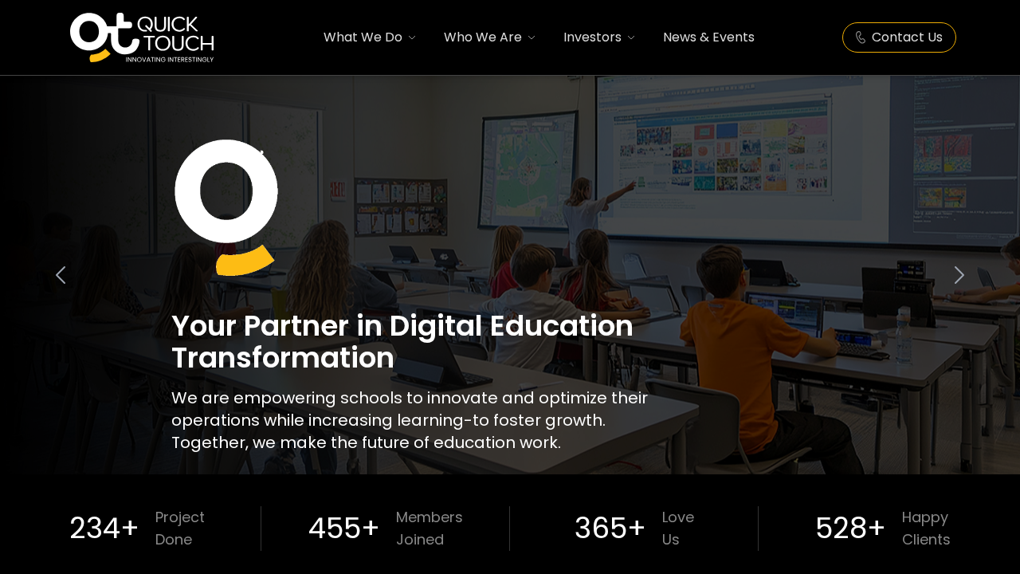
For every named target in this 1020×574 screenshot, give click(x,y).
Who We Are (483, 37)
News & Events (709, 37)
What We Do (363, 37)
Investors (592, 37)
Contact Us (907, 37)
